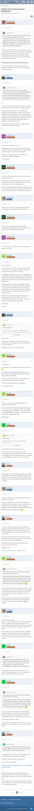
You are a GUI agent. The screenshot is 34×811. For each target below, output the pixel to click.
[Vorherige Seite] (12, 792)
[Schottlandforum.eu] (11, 2)
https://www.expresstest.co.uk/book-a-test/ (13, 550)
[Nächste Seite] (21, 792)
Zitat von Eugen (9, 744)
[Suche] (23, 2)
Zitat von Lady (9, 32)
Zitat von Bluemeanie (11, 88)
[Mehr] (31, 28)
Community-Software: (17, 808)
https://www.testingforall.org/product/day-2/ (17, 372)
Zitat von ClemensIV (10, 569)
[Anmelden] (27, 2)
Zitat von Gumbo (10, 325)
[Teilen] (31, 16)
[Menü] (32, 2)
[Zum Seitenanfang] (31, 808)
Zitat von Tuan (9, 657)
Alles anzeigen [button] (16, 335)
